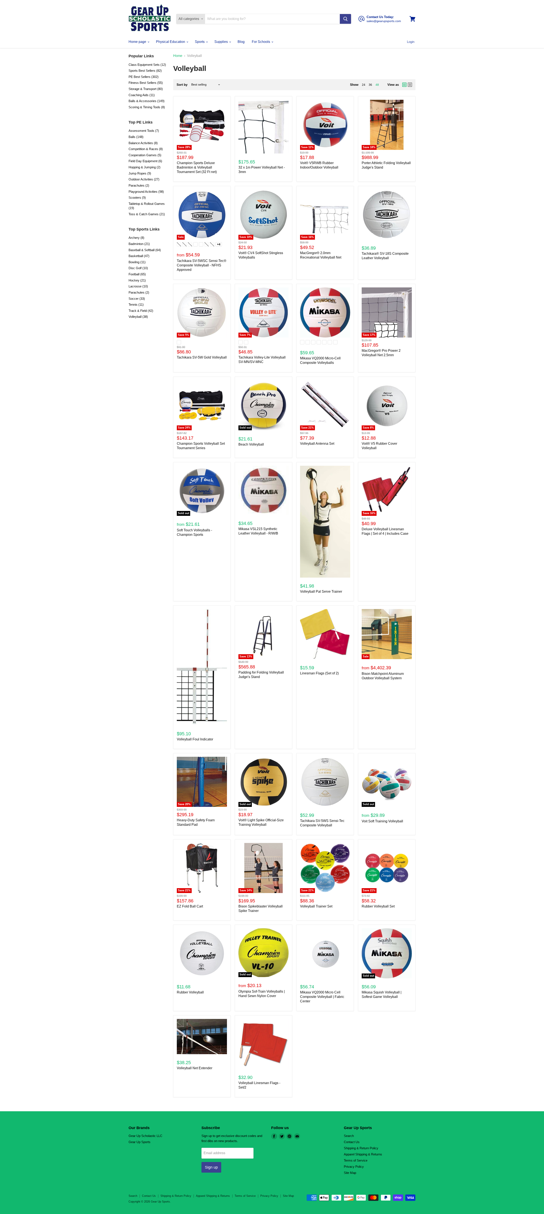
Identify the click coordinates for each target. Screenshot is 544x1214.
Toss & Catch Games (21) (147, 214)
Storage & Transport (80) (146, 89)
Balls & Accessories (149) (146, 101)
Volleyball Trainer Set (316, 906)
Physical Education (171, 42)
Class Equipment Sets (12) (147, 64)
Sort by (182, 84)
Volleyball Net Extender (194, 1068)
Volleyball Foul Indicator (195, 739)
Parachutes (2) (139, 185)
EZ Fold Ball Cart (190, 906)
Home (177, 56)
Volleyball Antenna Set (317, 443)
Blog (241, 42)
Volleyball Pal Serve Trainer (321, 591)
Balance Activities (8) (143, 143)
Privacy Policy (354, 1166)
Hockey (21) (137, 280)
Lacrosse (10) (138, 286)
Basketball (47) (139, 256)
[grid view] (404, 85)
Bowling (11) (137, 262)
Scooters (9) (137, 197)
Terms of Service (355, 1160)
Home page (138, 42)
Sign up (211, 1167)
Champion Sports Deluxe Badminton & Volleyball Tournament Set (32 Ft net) (197, 167)
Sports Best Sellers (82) (145, 70)
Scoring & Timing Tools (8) (147, 107)
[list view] (410, 85)
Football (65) (137, 274)
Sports (200, 42)
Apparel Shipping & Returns (363, 1154)
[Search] (345, 19)
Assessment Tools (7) (144, 130)
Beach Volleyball (251, 444)
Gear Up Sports (139, 1142)
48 (377, 84)
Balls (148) (136, 137)
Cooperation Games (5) (145, 155)
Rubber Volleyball (190, 992)
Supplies (221, 42)
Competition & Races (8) (146, 149)
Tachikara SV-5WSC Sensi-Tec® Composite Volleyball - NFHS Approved (201, 265)
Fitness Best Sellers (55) (146, 82)
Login (410, 42)
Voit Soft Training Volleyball (382, 821)
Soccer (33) (137, 298)
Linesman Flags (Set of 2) (319, 673)
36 (370, 84)
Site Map (350, 1173)
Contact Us (352, 1142)
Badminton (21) (139, 244)
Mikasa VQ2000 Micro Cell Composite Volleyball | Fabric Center (322, 996)
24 (363, 84)
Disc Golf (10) (138, 268)
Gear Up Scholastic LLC (145, 1136)
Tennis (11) (136, 304)
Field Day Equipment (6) (145, 161)
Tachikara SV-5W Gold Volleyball (202, 357)
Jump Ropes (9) (140, 173)
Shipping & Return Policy (361, 1148)
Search (349, 1136)
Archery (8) (136, 237)
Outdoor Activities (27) (144, 179)
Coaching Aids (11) (142, 95)
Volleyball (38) (138, 316)
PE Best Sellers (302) (144, 77)
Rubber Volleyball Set (378, 906)
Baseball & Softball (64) (145, 250)
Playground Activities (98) (146, 191)
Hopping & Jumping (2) (144, 167)
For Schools (261, 42)
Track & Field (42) (141, 310)
